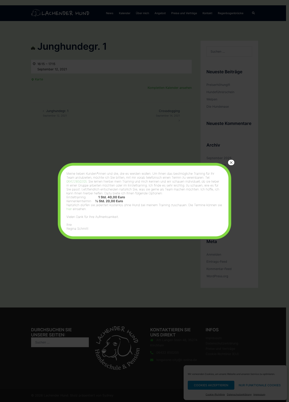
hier (69, 209)
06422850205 (76, 181)
